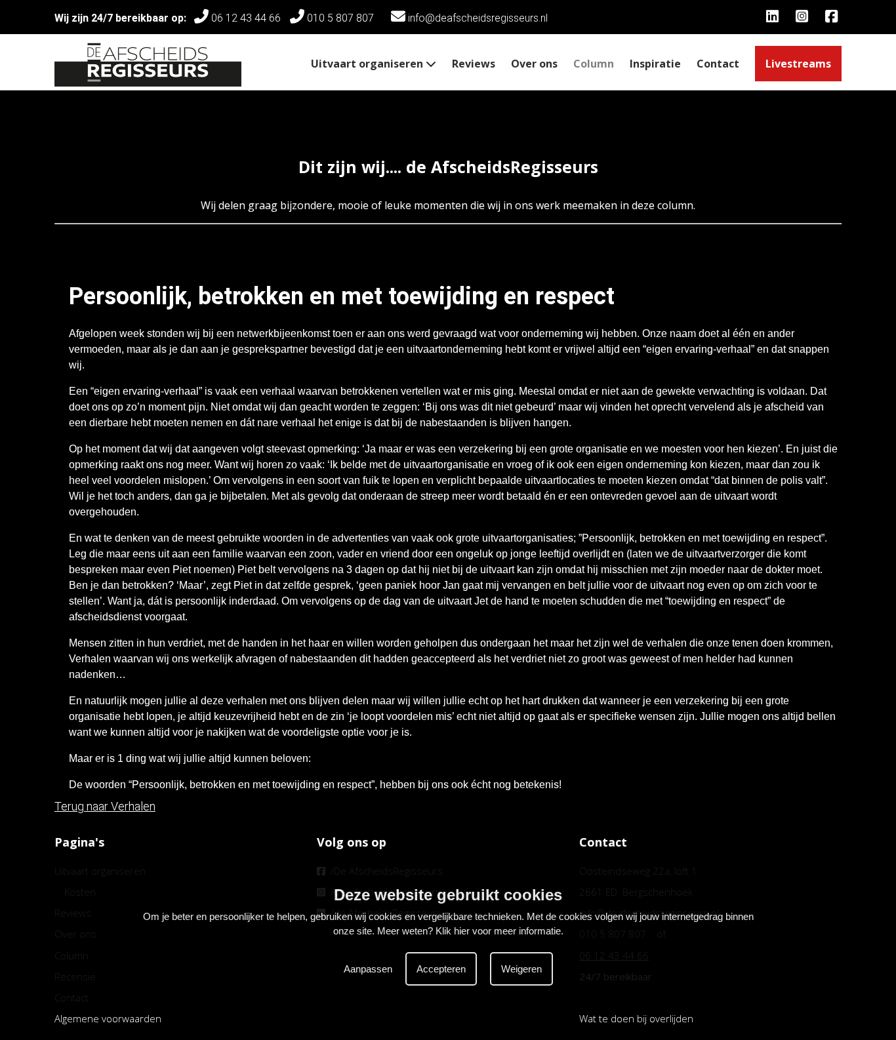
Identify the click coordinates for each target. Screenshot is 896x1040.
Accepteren (441, 968)
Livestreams (798, 63)
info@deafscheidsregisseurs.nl (476, 18)
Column (593, 63)
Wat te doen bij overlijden (636, 1018)
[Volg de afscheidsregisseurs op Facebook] (833, 18)
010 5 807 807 (343, 18)
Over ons (534, 63)
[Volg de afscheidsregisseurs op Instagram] (804, 18)
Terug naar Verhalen (104, 806)
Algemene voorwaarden (107, 1018)
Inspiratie (655, 63)
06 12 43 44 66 (245, 18)
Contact (718, 63)
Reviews (473, 63)
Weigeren (521, 968)
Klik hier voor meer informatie (498, 930)
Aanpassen (368, 968)
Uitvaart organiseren (368, 63)
